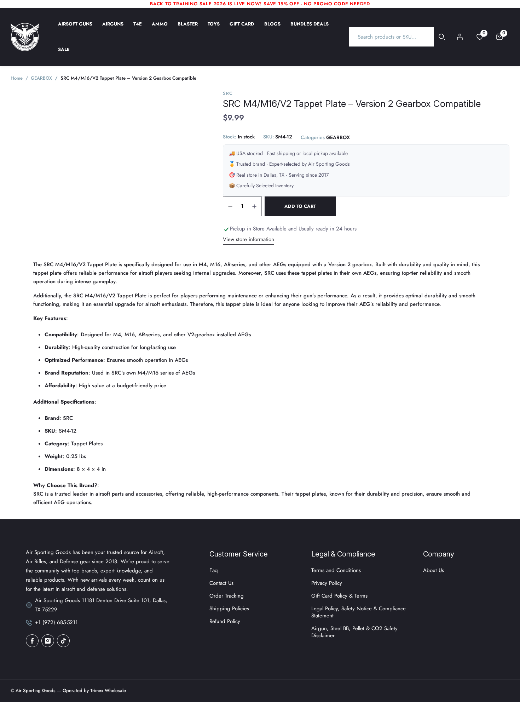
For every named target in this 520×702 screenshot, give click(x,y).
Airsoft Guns (75, 29)
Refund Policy (224, 621)
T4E (137, 29)
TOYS (214, 29)
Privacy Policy (326, 583)
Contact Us (221, 583)
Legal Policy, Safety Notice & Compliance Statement (358, 612)
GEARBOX (338, 137)
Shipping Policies (229, 608)
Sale (64, 54)
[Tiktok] (63, 640)
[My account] (460, 37)
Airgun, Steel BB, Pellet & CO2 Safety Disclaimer (354, 631)
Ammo (160, 29)
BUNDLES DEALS (309, 29)
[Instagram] (47, 640)
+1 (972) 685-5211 (56, 622)
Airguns (112, 29)
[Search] (442, 37)
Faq (213, 570)
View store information (248, 239)
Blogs (272, 29)
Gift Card (242, 29)
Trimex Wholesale (107, 690)
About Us (433, 570)
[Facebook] (32, 640)
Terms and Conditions (336, 570)
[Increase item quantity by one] (254, 206)
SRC (227, 93)
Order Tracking (226, 596)
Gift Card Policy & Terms (339, 596)
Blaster (188, 29)
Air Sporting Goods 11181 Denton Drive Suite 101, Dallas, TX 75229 (101, 605)
